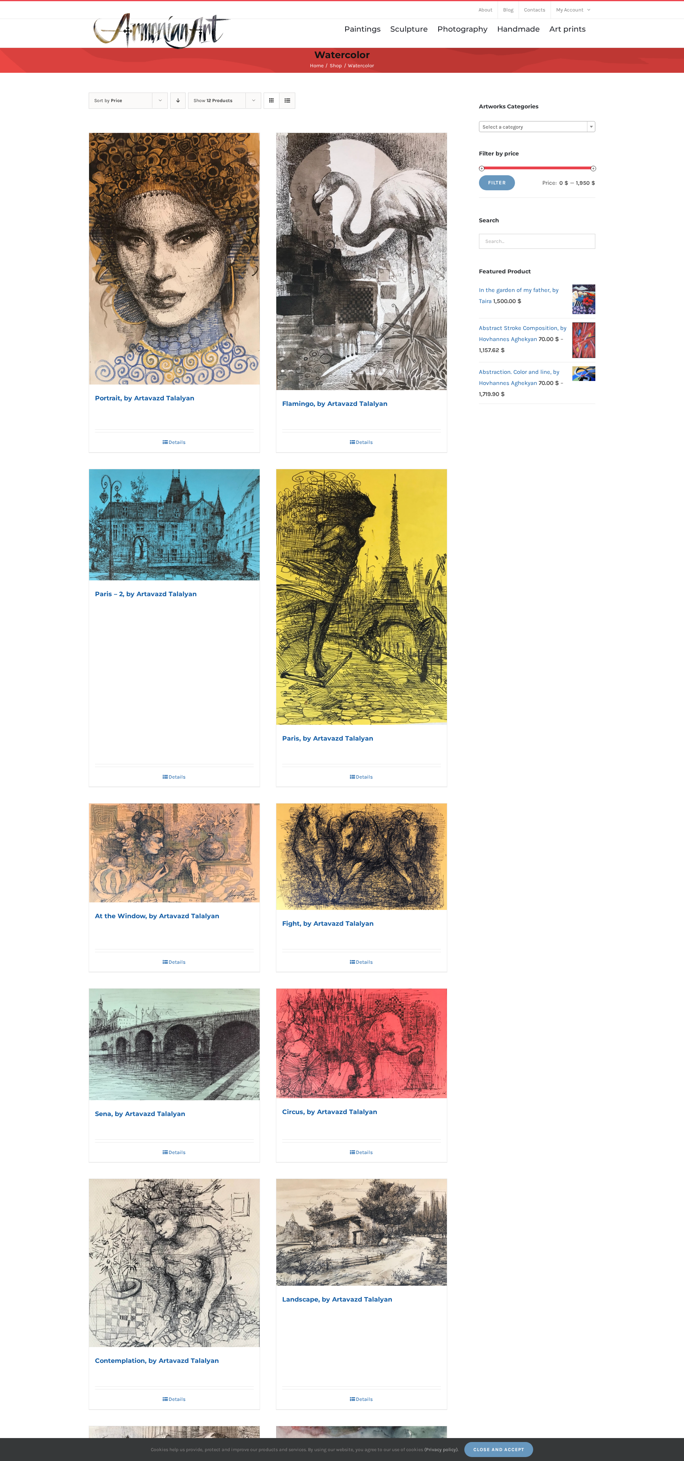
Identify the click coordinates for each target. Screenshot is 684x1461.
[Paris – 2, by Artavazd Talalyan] (174, 524)
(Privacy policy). (441, 1449)
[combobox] (537, 126)
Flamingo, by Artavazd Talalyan (335, 403)
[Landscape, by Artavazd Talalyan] (361, 1232)
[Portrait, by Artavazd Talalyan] (174, 259)
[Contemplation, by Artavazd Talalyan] (174, 1263)
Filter (497, 183)
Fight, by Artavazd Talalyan (328, 923)
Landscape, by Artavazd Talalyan (337, 1299)
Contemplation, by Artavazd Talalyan (157, 1360)
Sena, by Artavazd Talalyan (140, 1114)
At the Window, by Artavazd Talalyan (157, 916)
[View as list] (287, 100)
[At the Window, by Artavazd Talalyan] (174, 852)
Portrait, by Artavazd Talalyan (144, 398)
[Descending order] (178, 101)
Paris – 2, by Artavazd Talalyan (146, 594)
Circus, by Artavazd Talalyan (329, 1112)
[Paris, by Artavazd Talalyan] (361, 597)
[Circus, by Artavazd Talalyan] (361, 1043)
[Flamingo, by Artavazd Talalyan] (361, 261)
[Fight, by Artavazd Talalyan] (361, 856)
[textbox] (537, 127)
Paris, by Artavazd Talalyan (327, 738)
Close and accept (498, 1449)
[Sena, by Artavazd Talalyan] (174, 1044)
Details (177, 442)
